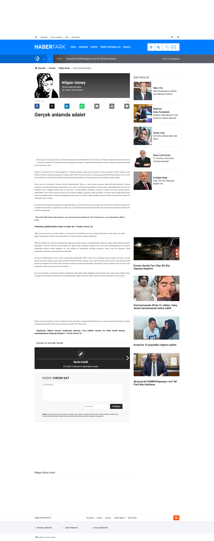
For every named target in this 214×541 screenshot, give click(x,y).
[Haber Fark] (50, 47)
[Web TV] (172, 37)
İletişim (108, 518)
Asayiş (126, 47)
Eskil (73, 47)
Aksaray (83, 47)
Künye (99, 518)
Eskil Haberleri (72, 528)
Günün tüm (170, 59)
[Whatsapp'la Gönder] (82, 106)
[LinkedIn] (67, 106)
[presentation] (43, 58)
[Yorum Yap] (126, 106)
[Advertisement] (74, 17)
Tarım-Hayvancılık (110, 47)
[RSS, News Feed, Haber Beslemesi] (176, 517)
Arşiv (66, 37)
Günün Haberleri (56, 37)
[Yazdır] (111, 106)
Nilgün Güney (64, 68)
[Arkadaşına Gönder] (96, 106)
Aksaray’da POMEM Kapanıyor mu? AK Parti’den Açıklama (91, 59)
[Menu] (151, 47)
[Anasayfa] (36, 37)
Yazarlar (52, 68)
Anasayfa (42, 68)
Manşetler (43, 37)
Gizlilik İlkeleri (119, 518)
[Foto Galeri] (178, 37)
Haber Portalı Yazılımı (47, 537)
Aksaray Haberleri (44, 528)
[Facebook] (37, 106)
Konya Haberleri (101, 528)
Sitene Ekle (76, 37)
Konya (94, 47)
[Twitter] (52, 106)
